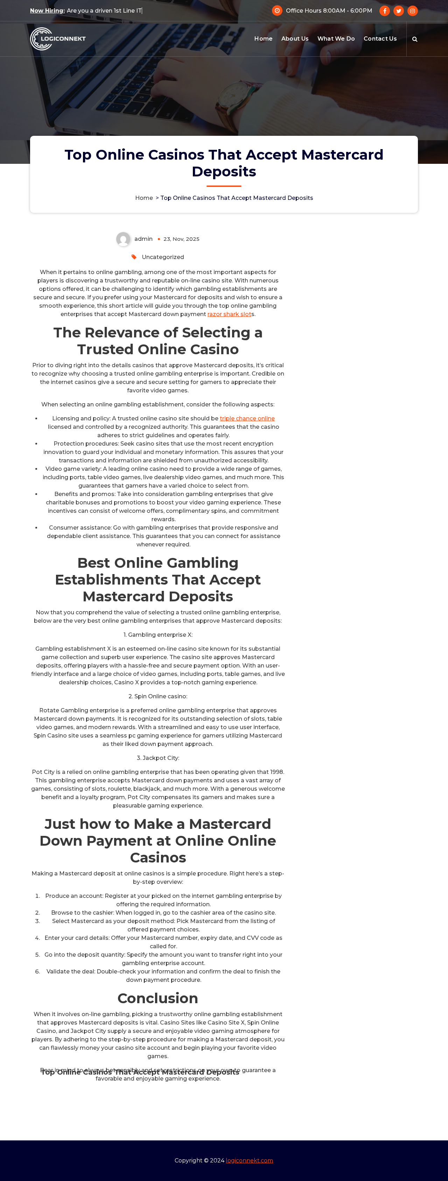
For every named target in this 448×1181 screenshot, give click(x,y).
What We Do (336, 38)
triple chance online (247, 418)
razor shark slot (229, 314)
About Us (295, 38)
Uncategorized (163, 257)
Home (263, 38)
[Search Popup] (415, 39)
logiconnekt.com (249, 1160)
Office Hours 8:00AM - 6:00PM (329, 10)
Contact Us (380, 38)
